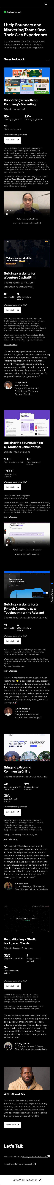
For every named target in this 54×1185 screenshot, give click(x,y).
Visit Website (10, 344)
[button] (46, 4)
